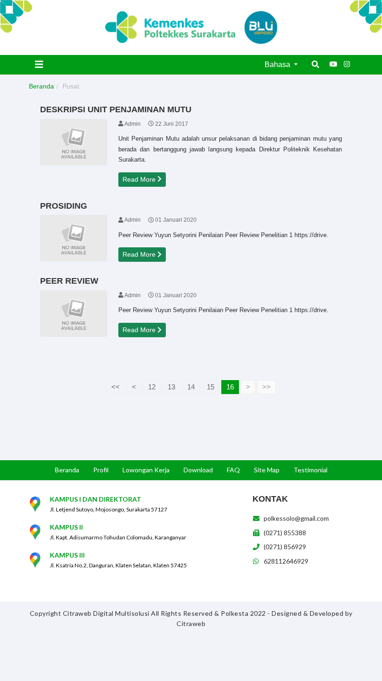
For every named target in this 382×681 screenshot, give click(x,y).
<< (115, 387)
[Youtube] (333, 64)
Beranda (41, 86)
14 (191, 387)
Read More (140, 179)
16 (230, 387)
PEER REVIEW (69, 281)
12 (152, 387)
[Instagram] (347, 64)
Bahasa (278, 64)
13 (171, 387)
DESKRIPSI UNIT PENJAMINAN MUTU (115, 109)
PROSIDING (63, 206)
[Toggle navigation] (39, 64)
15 (210, 387)
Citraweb (191, 623)
